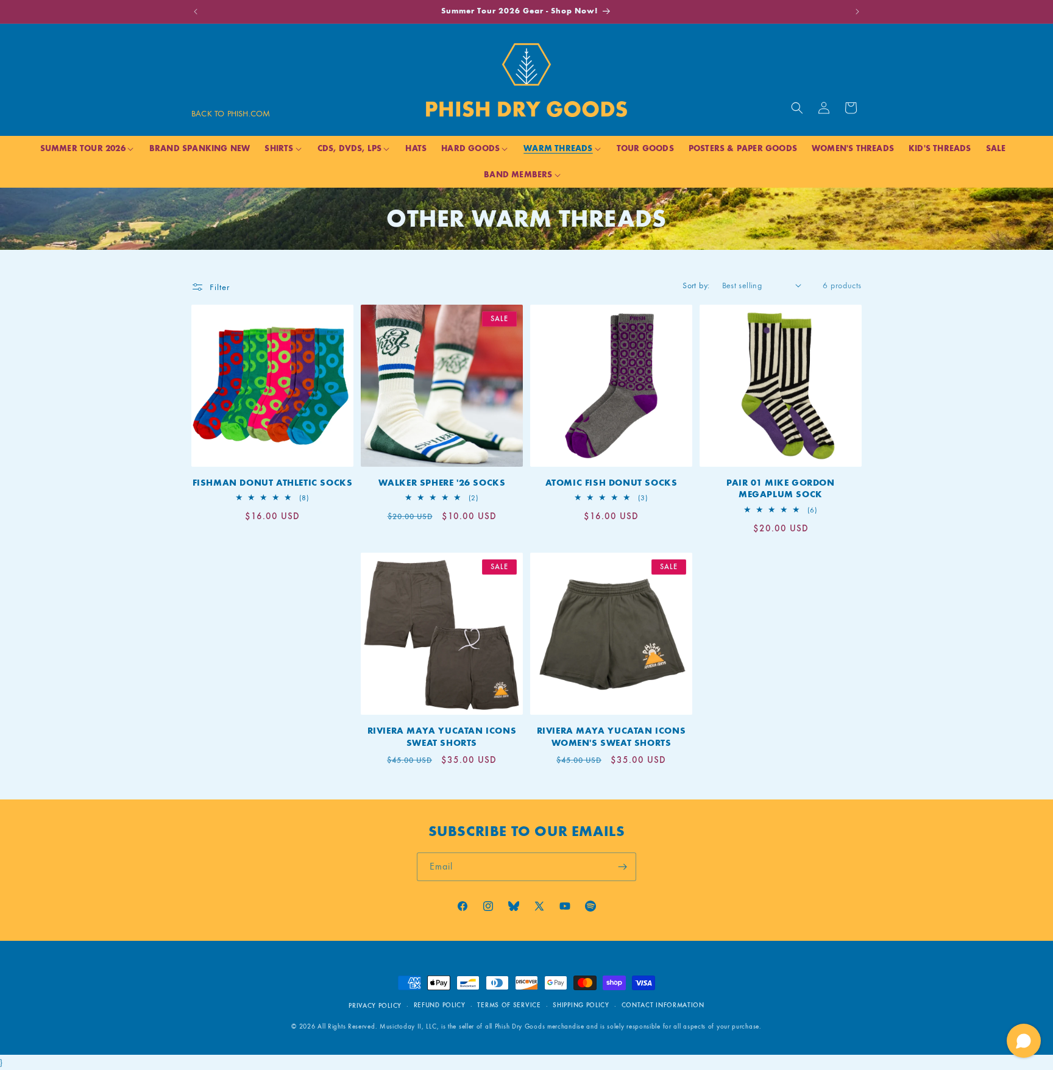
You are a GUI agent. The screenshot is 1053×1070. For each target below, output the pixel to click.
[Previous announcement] (195, 11)
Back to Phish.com (230, 113)
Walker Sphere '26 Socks (442, 482)
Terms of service (509, 1005)
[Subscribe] (622, 866)
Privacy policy (375, 1006)
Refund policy (440, 1005)
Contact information (663, 1005)
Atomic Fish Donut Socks (611, 482)
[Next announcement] (857, 11)
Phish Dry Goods (520, 1026)
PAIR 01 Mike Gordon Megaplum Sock (780, 488)
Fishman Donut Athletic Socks (273, 482)
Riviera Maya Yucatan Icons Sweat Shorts (442, 736)
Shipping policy (581, 1005)
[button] (797, 107)
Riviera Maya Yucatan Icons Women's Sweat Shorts (611, 736)
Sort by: (695, 285)
